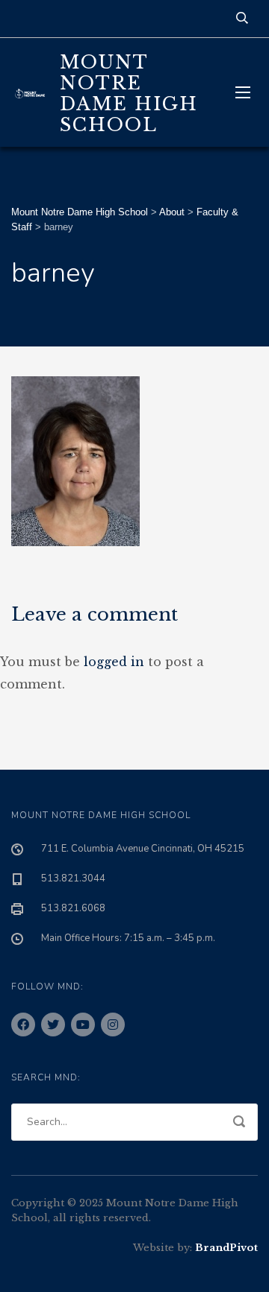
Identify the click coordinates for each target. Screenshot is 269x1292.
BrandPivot (226, 1247)
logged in (114, 661)
